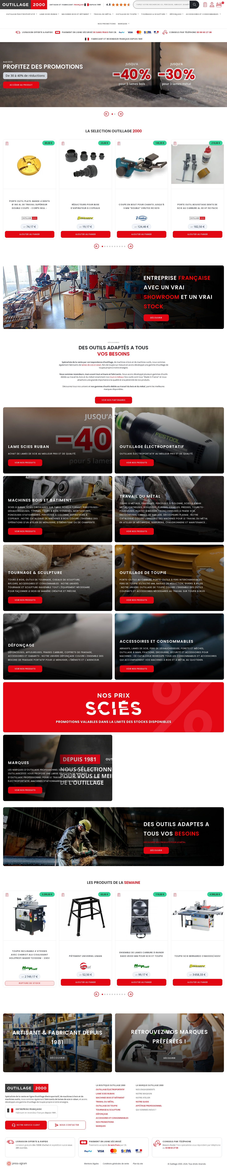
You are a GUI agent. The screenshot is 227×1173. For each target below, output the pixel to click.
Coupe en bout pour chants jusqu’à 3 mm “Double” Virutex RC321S (141, 206)
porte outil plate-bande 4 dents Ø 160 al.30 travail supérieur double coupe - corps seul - (29, 205)
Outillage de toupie (106, 1105)
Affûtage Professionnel (149, 1105)
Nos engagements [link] (145, 1089)
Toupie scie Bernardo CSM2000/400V (197, 956)
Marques (101, 1126)
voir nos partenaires (113, 400)
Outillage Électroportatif (110, 1089)
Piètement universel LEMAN (85, 956)
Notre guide (142, 1101)
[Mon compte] (212, 4)
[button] (106, 114)
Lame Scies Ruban (105, 1093)
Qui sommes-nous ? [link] (146, 1109)
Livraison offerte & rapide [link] (37, 32)
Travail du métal (105, 1101)
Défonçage (102, 1113)
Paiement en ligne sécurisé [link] (105, 1141)
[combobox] (161, 5)
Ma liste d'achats (205, 4)
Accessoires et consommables (112, 1118)
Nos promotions (105, 1122)
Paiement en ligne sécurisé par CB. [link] (89, 32)
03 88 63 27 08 (204, 32)
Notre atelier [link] (143, 1097)
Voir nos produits (25, 462)
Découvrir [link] (57, 1057)
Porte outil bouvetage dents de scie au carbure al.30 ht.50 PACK (197, 206)
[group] (113, 74)
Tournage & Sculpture (108, 1109)
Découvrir (16, 85)
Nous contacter (69, 1125)
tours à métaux (117, 377)
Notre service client (28, 1125)
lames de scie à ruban (91, 364)
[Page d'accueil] (23, 4)
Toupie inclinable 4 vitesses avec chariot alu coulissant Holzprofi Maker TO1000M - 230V (29, 955)
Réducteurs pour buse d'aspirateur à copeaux (85, 206)
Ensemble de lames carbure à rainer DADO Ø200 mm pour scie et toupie (141, 954)
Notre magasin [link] (144, 1093)
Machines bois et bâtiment (110, 1097)
